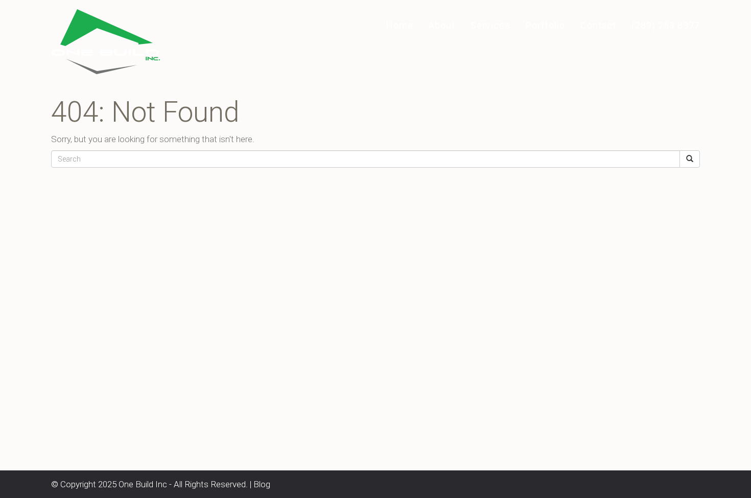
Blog (261, 484)
